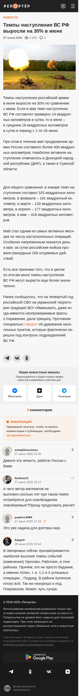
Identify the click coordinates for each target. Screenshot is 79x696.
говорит (30, 324)
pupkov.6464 (23, 517)
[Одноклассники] (30, 672)
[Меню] (73, 6)
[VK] (49, 672)
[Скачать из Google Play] (39, 657)
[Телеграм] (11, 672)
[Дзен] (68, 672)
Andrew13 (21, 478)
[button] (63, 6)
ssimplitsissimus (26, 449)
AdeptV (20, 540)
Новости (10, 17)
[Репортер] (17, 6)
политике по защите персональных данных (28, 644)
